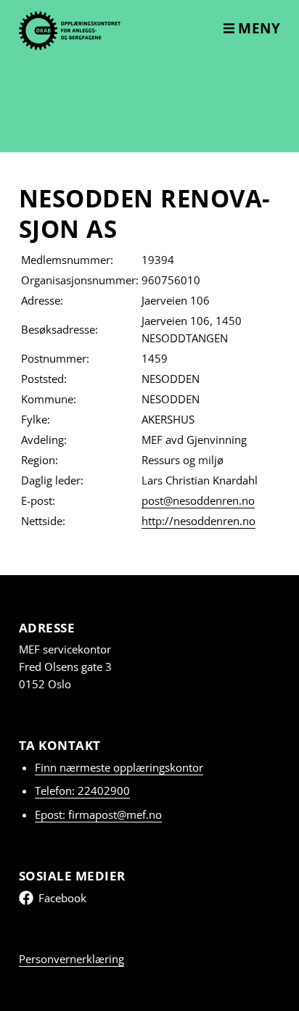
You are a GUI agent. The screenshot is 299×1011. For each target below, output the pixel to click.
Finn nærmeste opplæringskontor (119, 767)
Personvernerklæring (71, 959)
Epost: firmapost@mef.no (98, 814)
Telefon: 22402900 (82, 790)
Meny (257, 28)
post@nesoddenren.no (198, 500)
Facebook (62, 898)
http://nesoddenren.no (198, 520)
